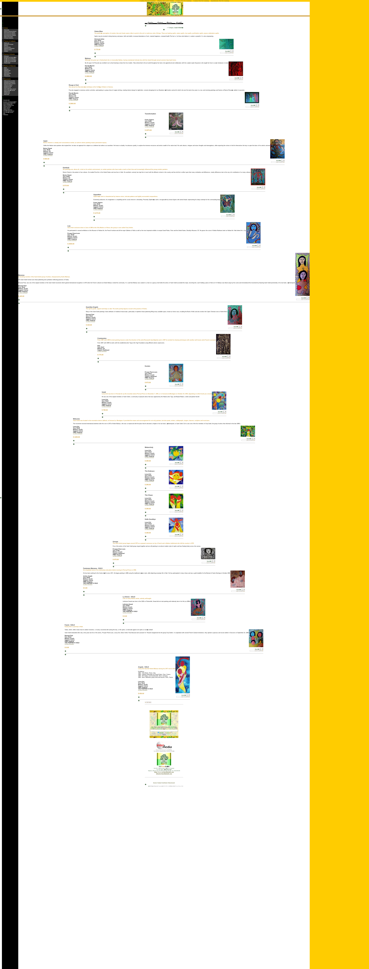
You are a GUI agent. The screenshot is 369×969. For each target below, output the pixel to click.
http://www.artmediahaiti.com (164, 772)
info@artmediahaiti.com (164, 774)
